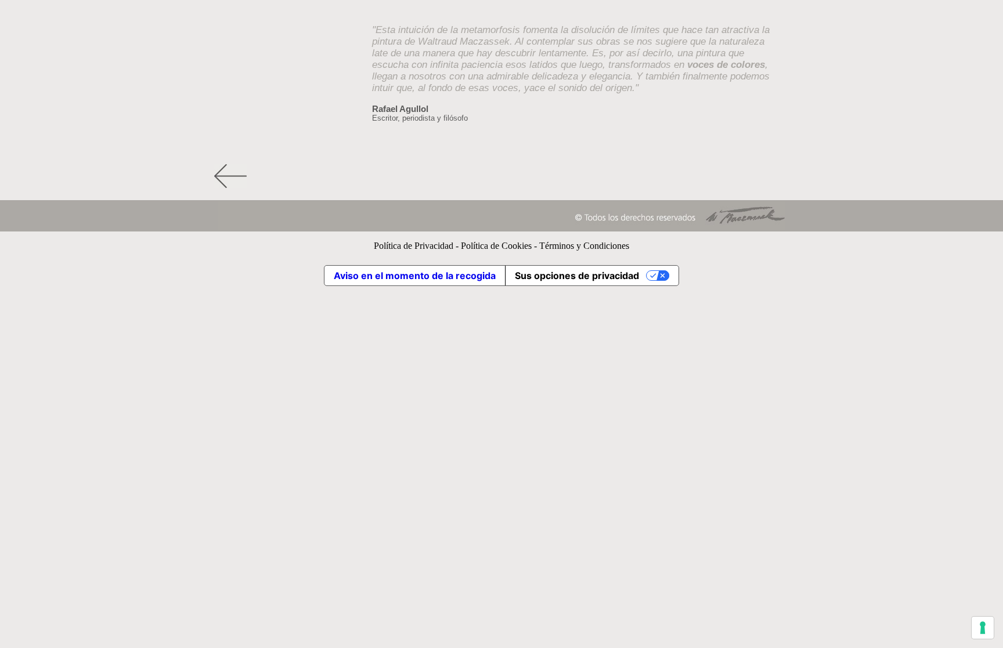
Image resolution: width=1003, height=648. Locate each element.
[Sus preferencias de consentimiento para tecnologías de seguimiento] (983, 628)
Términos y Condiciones (584, 246)
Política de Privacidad (413, 246)
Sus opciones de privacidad (577, 275)
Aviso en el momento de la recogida (415, 275)
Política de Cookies (496, 246)
